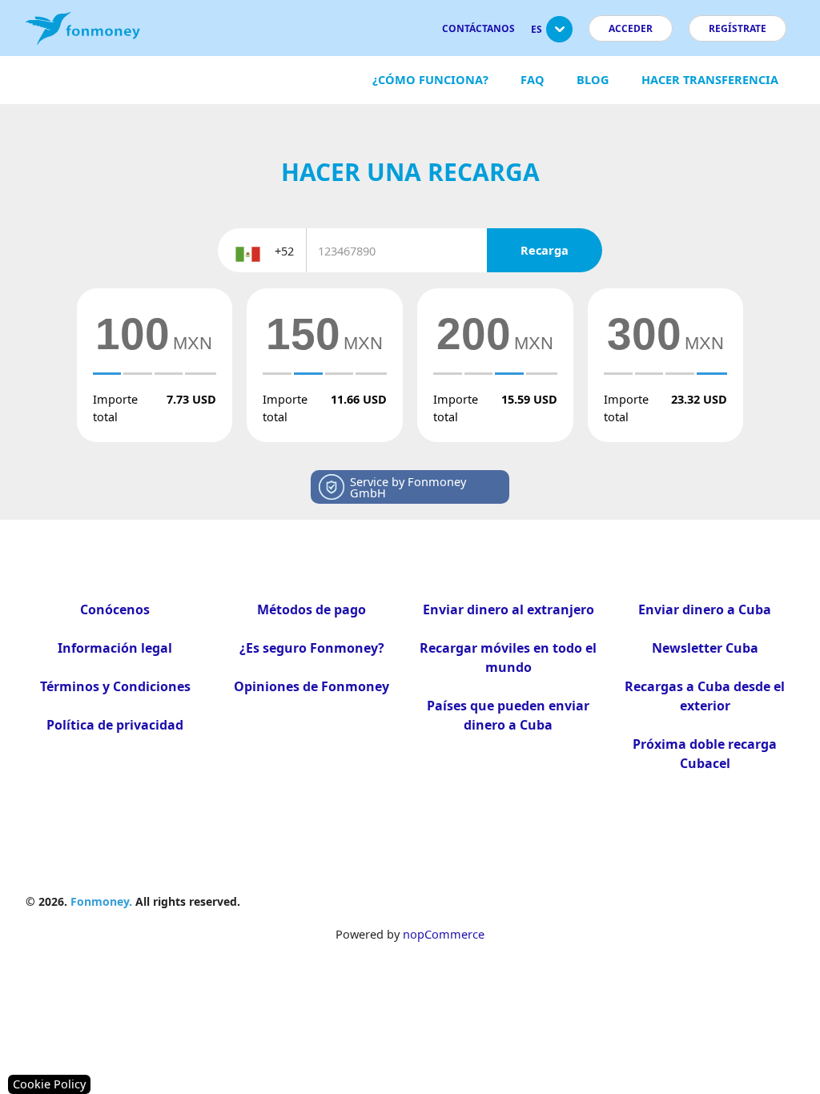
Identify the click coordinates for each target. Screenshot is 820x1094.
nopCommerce (443, 934)
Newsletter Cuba (705, 648)
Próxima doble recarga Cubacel (705, 753)
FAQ (533, 79)
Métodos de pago (311, 609)
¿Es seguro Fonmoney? (311, 648)
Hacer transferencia (709, 79)
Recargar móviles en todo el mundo (508, 657)
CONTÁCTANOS (478, 28)
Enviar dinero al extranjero (508, 609)
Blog (593, 79)
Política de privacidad (114, 725)
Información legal (115, 648)
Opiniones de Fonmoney (311, 686)
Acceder (631, 28)
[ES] (559, 35)
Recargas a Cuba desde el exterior (705, 696)
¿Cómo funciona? (430, 79)
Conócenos (115, 609)
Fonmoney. (101, 901)
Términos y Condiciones (115, 686)
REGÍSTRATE (737, 28)
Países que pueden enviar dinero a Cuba (508, 715)
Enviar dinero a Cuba (704, 609)
